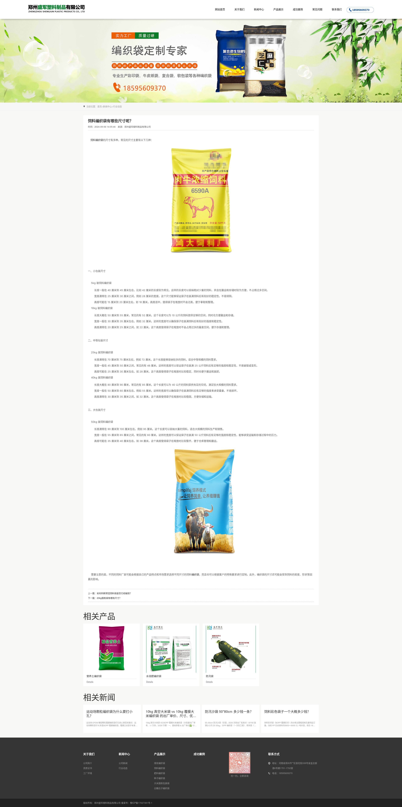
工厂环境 (87, 773)
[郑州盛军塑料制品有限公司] (63, 9)
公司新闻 (123, 763)
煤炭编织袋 (159, 763)
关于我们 (239, 9)
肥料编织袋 (159, 773)
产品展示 (278, 9)
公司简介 (87, 763)
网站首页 (220, 9)
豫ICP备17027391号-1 (141, 802)
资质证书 (87, 768)
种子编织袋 (159, 778)
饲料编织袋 (96, 140)
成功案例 (298, 9)
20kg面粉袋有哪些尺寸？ (109, 597)
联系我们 (337, 9)
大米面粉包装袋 (161, 783)
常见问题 (317, 9)
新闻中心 (259, 9)
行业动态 (117, 106)
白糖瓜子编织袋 (161, 788)
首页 (99, 106)
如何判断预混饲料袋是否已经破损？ (114, 593)
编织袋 (195, 574)
